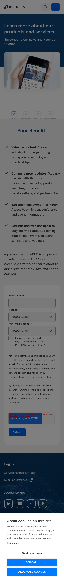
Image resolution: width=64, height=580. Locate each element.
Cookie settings (32, 553)
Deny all (32, 562)
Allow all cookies (32, 571)
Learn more (13, 543)
